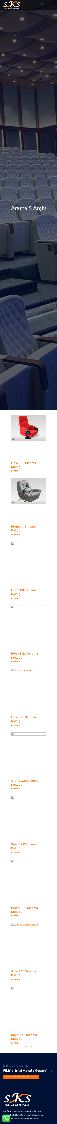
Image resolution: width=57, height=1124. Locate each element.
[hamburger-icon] (50, 5)
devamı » (15, 470)
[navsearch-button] (41, 5)
